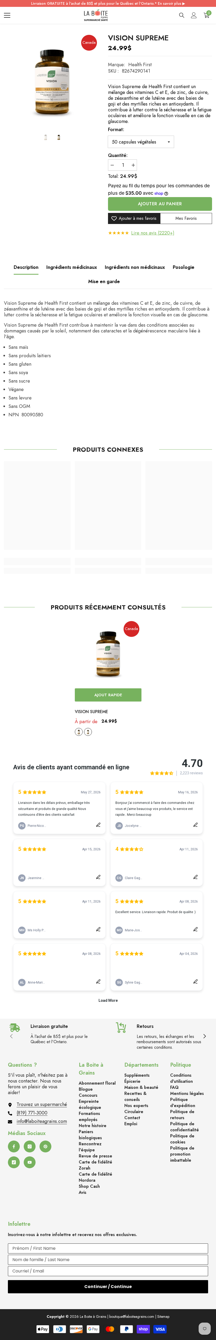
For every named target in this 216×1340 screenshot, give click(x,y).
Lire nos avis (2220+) (152, 233)
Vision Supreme (91, 712)
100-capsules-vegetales (88, 732)
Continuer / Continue (108, 1287)
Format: (116, 129)
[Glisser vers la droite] (204, 1036)
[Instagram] (30, 1146)
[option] (52, 80)
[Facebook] (14, 1146)
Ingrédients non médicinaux (135, 267)
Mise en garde (104, 281)
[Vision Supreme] (108, 652)
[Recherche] (182, 15)
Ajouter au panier (160, 204)
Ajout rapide (108, 695)
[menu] (7, 15)
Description (26, 267)
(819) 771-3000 (32, 1112)
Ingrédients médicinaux (71, 267)
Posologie (183, 267)
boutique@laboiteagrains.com (131, 1316)
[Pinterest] (45, 1146)
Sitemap (163, 1316)
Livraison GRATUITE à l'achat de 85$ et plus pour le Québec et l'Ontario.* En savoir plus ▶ (108, 3)
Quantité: (118, 155)
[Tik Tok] (14, 1162)
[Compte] (194, 15)
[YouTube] (30, 1162)
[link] (37, 561)
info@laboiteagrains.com (42, 1121)
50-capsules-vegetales (79, 732)
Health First (140, 64)
